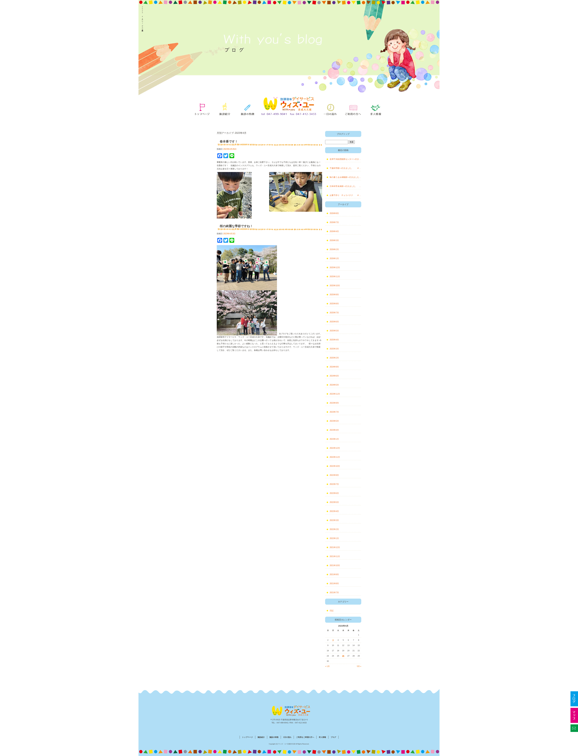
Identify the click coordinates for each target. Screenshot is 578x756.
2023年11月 (335, 394)
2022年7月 (334, 484)
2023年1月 (334, 439)
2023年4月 (334, 430)
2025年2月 (334, 358)
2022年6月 (334, 493)
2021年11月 (335, 556)
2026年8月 (334, 213)
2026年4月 (334, 231)
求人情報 (375, 108)
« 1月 (327, 666)
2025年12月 (335, 267)
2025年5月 (334, 331)
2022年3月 (334, 520)
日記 (332, 610)
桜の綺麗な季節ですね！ (236, 226)
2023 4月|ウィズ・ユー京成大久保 (142, 17)
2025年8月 (334, 303)
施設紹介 (225, 108)
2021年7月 (334, 592)
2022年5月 (334, 502)
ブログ (333, 737)
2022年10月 (335, 466)
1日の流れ (330, 108)
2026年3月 (334, 240)
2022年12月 (335, 448)
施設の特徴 (247, 108)
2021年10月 (335, 565)
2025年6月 (334, 322)
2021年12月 (335, 547)
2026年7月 (334, 222)
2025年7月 (334, 312)
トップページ (202, 108)
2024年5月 (334, 385)
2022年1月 (334, 538)
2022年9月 (334, 475)
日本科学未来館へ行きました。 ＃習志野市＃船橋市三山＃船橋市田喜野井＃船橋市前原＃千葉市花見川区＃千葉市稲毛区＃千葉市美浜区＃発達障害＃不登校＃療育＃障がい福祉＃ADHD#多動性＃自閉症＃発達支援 (345, 186)
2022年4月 (334, 511)
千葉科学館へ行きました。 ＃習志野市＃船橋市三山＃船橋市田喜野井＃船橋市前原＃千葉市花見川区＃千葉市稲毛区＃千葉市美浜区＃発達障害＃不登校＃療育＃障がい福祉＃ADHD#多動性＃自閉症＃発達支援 (345, 168)
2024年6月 (334, 376)
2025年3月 (334, 349)
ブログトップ (343, 134)
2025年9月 (334, 294)
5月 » (359, 666)
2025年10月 (335, 285)
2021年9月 (334, 574)
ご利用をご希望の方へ (353, 108)
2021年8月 (334, 583)
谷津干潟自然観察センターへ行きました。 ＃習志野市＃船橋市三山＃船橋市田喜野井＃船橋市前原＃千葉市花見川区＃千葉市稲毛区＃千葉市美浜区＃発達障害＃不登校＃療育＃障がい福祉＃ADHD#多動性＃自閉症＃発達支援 (345, 159)
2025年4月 (334, 340)
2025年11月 (335, 276)
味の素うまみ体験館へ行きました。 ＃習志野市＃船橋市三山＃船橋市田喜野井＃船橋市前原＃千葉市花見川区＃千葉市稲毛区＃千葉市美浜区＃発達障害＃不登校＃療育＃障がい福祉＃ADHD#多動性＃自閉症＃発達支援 (345, 177)
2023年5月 (334, 421)
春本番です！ (229, 141)
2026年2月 (334, 249)
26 (343, 656)
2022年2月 (334, 529)
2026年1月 (334, 258)
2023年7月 (334, 412)
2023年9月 (334, 403)
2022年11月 (335, 457)
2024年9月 (334, 367)
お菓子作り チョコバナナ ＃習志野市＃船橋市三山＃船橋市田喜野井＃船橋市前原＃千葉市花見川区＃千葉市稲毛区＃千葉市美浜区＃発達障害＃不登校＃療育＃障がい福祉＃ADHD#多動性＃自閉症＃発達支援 (345, 195)
